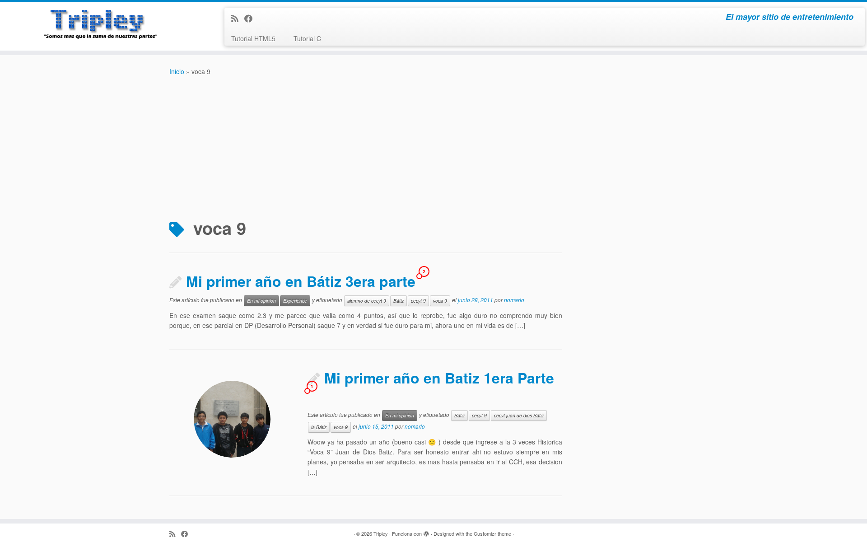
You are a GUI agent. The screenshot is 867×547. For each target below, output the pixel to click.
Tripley (380, 533)
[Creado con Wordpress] (426, 531)
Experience (295, 300)
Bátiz (398, 300)
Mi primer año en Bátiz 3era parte (300, 281)
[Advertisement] (433, 144)
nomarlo (514, 300)
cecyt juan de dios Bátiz (519, 415)
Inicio (176, 71)
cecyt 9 (418, 300)
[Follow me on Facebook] (251, 18)
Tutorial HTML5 (253, 38)
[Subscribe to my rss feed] (237, 18)
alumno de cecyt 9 (366, 300)
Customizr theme (492, 533)
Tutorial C (307, 38)
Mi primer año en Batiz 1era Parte (439, 377)
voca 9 (440, 300)
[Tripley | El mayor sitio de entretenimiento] (100, 25)
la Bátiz (318, 427)
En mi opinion (261, 300)
